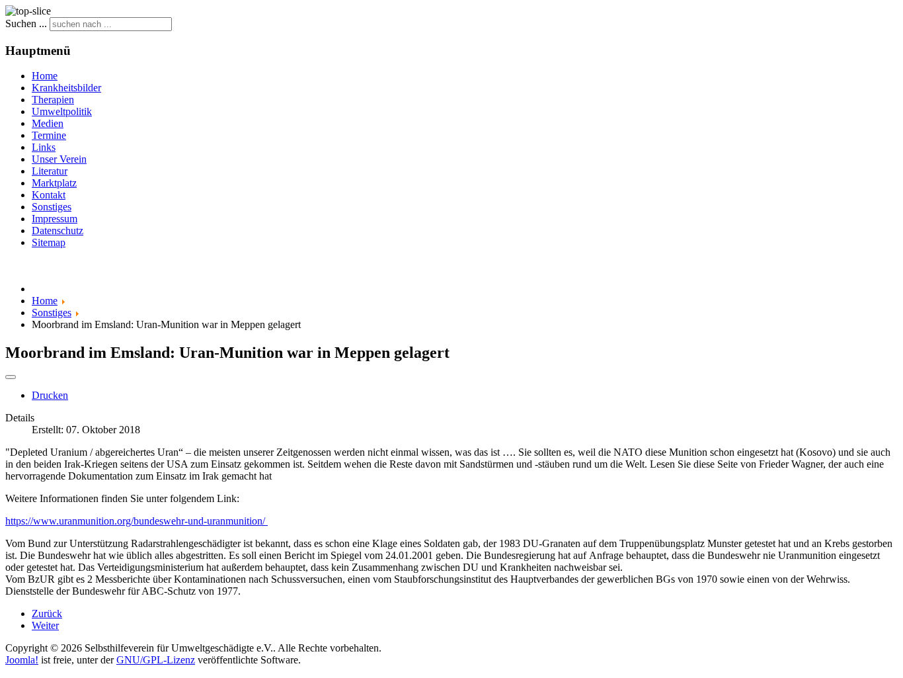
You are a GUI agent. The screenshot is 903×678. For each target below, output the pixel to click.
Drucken (50, 395)
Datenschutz (57, 230)
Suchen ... (26, 23)
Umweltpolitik (62, 111)
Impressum (54, 218)
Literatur (49, 171)
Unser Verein (59, 159)
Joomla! (21, 659)
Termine (49, 135)
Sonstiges (51, 206)
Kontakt (48, 194)
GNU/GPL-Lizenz (155, 659)
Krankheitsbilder (66, 87)
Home (45, 75)
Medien (47, 123)
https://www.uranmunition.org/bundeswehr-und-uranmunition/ (136, 521)
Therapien (53, 99)
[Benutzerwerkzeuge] (10, 377)
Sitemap (48, 242)
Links (44, 147)
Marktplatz (54, 183)
